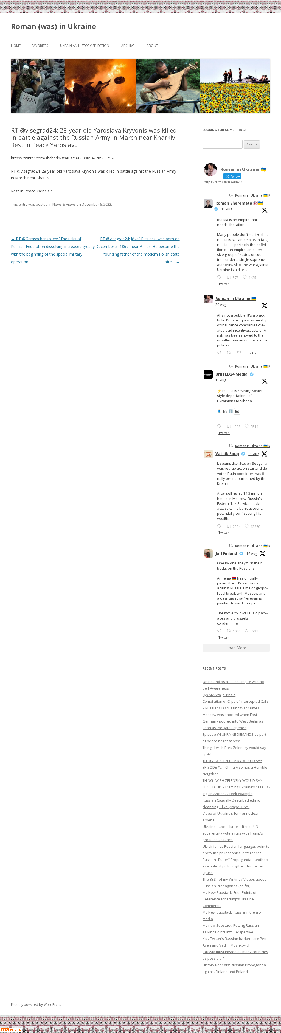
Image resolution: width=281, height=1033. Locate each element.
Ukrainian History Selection (84, 45)
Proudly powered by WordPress (36, 1004)
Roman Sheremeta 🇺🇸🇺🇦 (239, 203)
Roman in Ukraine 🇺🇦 (235, 298)
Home (16, 45)
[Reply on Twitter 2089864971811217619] (220, 426)
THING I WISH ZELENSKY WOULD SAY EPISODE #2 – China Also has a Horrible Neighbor (235, 767)
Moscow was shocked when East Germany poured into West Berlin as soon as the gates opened (233, 721)
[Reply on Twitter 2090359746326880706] (220, 352)
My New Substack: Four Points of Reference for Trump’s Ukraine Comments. (230, 899)
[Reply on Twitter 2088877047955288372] (220, 631)
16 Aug (251, 553)
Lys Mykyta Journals (219, 694)
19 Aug (226, 209)
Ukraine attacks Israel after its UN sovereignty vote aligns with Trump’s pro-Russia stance (233, 833)
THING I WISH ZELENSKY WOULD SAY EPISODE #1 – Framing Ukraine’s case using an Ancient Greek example (236, 787)
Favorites (40, 45)
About (152, 45)
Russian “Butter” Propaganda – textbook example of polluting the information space (236, 866)
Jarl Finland (226, 553)
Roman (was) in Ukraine (53, 26)
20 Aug (220, 304)
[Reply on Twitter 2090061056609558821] (220, 277)
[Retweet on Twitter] (231, 195)
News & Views (64, 204)
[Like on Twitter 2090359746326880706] (240, 352)
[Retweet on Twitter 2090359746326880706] (230, 352)
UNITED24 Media (231, 374)
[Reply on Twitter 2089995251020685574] (220, 526)
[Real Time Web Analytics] (11, 1030)
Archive (127, 45)
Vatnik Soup (227, 453)
